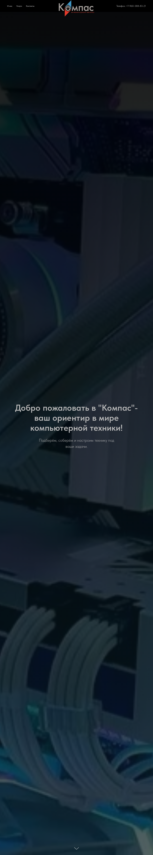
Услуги (19, 6)
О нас (9, 6)
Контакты (30, 6)
